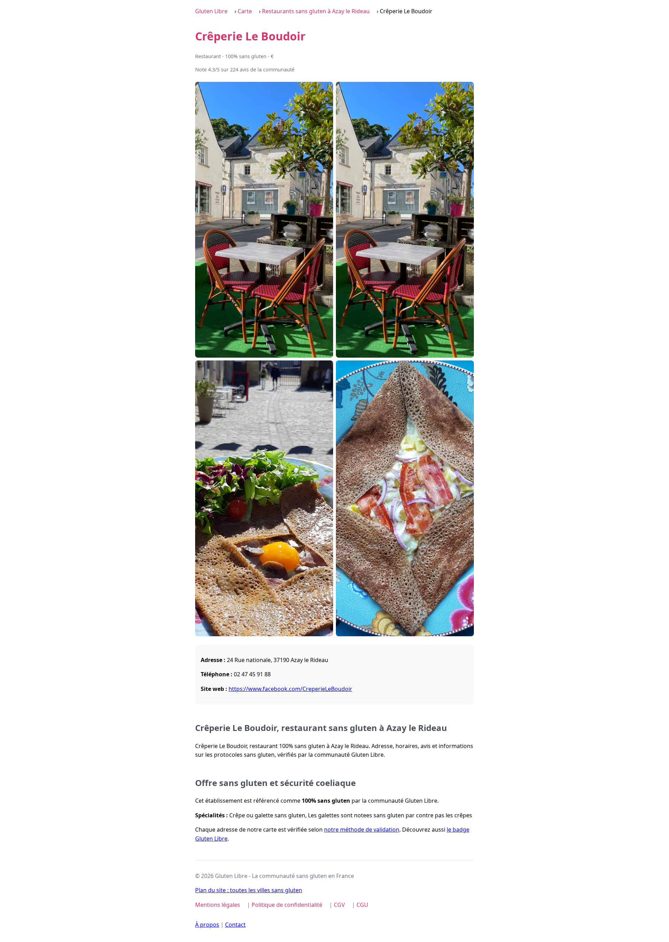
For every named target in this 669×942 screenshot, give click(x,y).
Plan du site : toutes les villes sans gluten (248, 890)
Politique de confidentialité (287, 905)
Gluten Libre (211, 11)
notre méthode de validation (361, 829)
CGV (339, 905)
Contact (235, 924)
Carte (245, 11)
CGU (362, 905)
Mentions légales (217, 905)
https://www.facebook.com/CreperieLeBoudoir (290, 689)
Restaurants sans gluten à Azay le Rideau (316, 11)
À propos (207, 924)
